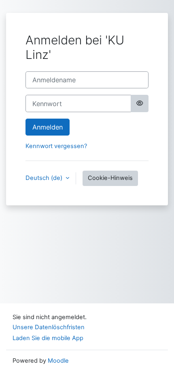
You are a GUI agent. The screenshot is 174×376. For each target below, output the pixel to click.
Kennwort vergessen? (56, 146)
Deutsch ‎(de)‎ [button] (44, 178)
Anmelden (47, 127)
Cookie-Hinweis (110, 178)
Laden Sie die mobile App (48, 338)
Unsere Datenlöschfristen (49, 327)
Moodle (58, 360)
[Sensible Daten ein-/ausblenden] (140, 103)
